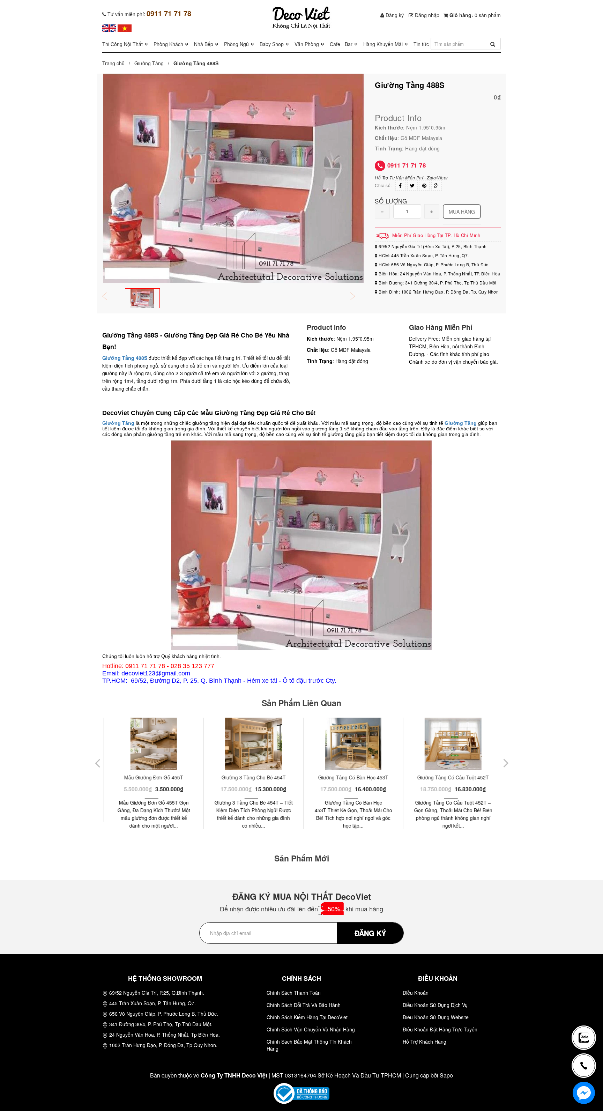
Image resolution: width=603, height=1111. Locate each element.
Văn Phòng (307, 43)
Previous (109, 296)
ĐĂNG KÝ (370, 933)
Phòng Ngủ (236, 43)
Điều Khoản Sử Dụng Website (436, 1017)
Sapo (446, 1075)
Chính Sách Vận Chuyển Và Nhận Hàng (311, 1029)
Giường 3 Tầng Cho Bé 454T (252, 777)
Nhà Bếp (203, 43)
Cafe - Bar (341, 43)
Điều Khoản (416, 992)
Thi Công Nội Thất (122, 43)
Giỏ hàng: (474, 15)
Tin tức (421, 43)
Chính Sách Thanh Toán (294, 992)
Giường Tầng (149, 63)
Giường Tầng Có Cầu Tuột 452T (451, 777)
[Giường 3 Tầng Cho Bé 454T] (251, 744)
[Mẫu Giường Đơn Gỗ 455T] (151, 744)
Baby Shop (272, 43)
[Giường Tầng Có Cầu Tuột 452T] (451, 744)
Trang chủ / (117, 63)
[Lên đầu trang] (587, 1015)
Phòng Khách (168, 43)
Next (357, 296)
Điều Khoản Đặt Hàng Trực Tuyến (440, 1029)
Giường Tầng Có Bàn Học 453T (352, 777)
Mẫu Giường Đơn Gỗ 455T (151, 777)
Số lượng (391, 201)
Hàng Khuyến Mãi (383, 43)
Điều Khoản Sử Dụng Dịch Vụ (435, 1004)
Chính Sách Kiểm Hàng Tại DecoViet (307, 1017)
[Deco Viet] (109, 27)
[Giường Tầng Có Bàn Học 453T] (351, 744)
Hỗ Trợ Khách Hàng (424, 1041)
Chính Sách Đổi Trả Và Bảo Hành (304, 1004)
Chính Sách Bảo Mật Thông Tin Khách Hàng (309, 1045)
